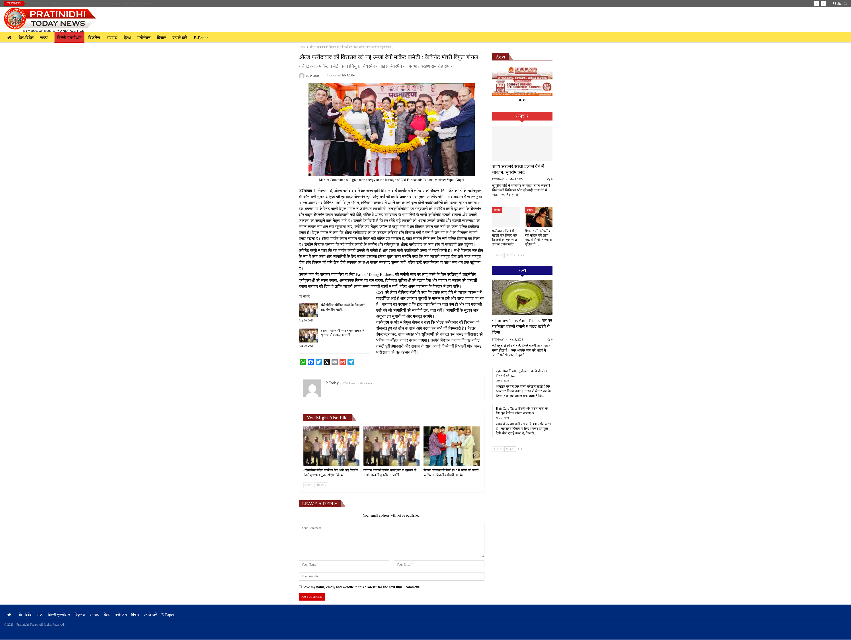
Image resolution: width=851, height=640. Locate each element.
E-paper (201, 37)
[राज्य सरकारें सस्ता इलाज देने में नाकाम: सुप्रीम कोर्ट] (522, 143)
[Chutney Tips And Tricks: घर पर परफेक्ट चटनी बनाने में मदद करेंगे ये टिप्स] (522, 297)
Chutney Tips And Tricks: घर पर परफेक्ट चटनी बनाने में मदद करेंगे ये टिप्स (522, 326)
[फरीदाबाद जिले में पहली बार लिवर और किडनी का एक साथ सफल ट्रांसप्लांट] (506, 217)
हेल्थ (127, 37)
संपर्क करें (179, 37)
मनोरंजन (143, 37)
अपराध (111, 37)
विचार (161, 37)
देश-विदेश (26, 37)
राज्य (44, 37)
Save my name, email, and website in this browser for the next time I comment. (361, 587)
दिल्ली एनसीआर (69, 37)
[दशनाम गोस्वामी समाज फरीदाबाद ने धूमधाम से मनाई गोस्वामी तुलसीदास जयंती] (308, 336)
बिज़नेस (94, 37)
